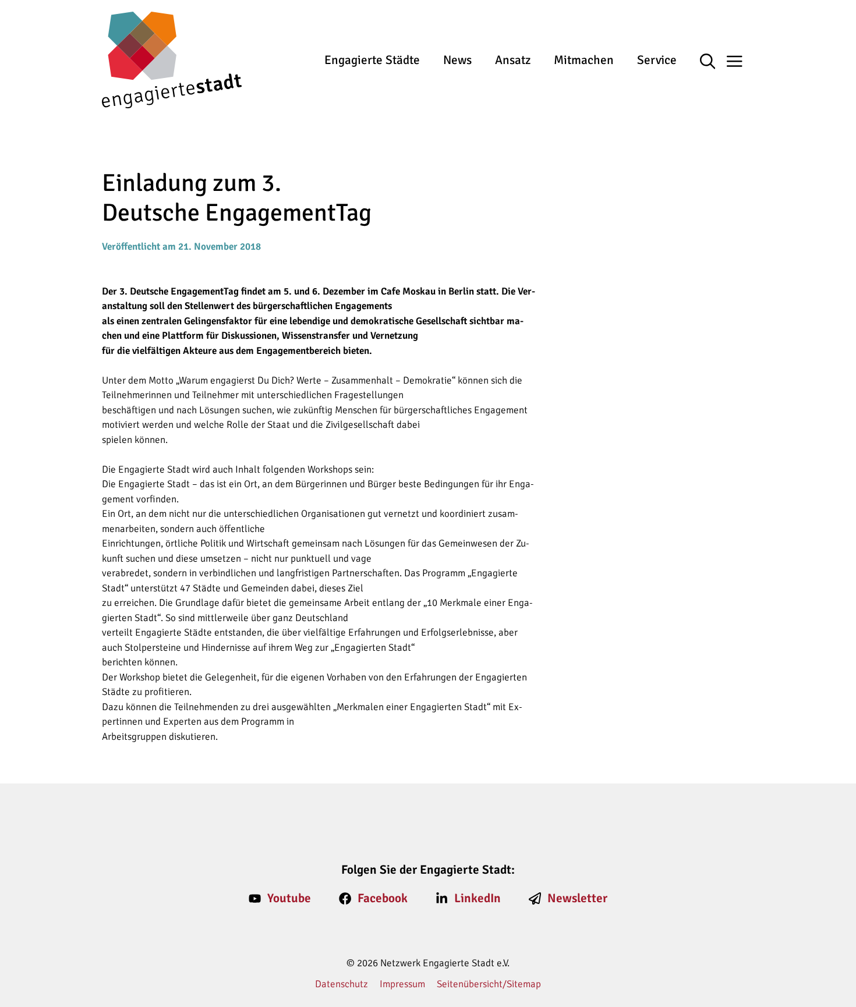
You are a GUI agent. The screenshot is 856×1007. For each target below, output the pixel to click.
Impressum (402, 984)
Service (657, 60)
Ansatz (512, 60)
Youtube (289, 898)
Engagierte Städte (372, 60)
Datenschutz (341, 984)
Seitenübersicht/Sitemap (489, 984)
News (457, 60)
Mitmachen (584, 60)
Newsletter (577, 898)
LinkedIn (477, 898)
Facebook (383, 898)
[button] (713, 62)
